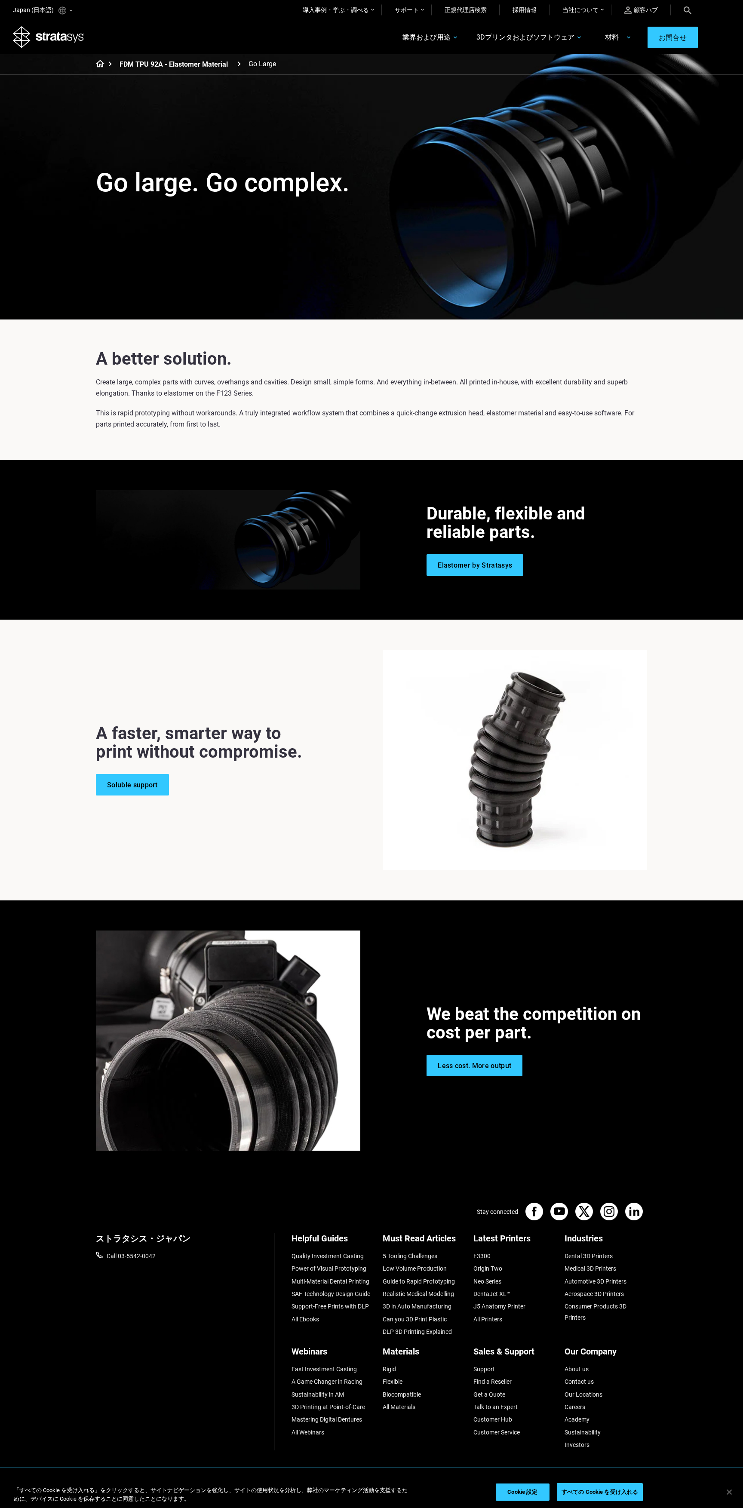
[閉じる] (729, 1492)
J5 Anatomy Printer (499, 1306)
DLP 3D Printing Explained (417, 1331)
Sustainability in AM (318, 1394)
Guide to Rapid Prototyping (419, 1281)
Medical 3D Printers (590, 1268)
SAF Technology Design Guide (331, 1293)
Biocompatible (402, 1394)
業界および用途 (426, 37)
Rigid (389, 1369)
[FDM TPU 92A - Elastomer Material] (239, 64)
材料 (612, 37)
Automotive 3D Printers (595, 1281)
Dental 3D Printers (589, 1256)
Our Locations (583, 1394)
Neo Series (487, 1281)
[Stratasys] (48, 37)
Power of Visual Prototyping (329, 1268)
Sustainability (583, 1432)
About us (577, 1369)
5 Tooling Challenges (410, 1256)
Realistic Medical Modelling (418, 1293)
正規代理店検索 (466, 9)
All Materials (399, 1407)
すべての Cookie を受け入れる (600, 1492)
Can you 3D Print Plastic (415, 1319)
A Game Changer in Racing (327, 1381)
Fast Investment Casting (324, 1369)
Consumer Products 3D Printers (595, 1312)
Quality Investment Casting (328, 1256)
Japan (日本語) (34, 9)
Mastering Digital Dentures (327, 1419)
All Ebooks (305, 1319)
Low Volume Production (415, 1268)
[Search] (687, 10)
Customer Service (496, 1432)
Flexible (392, 1381)
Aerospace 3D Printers (594, 1293)
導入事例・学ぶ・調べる (336, 9)
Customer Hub (492, 1419)
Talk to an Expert (495, 1407)
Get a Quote (489, 1394)
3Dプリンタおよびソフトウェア (525, 37)
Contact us (579, 1381)
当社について (580, 9)
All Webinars (308, 1432)
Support (484, 1369)
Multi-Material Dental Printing (330, 1281)
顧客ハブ (646, 9)
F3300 (482, 1256)
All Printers (487, 1319)
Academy (577, 1419)
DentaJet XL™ (491, 1293)
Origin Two (487, 1268)
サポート (407, 9)
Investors (577, 1444)
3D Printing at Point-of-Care (328, 1407)
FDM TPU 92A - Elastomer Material (174, 64)
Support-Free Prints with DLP (330, 1306)
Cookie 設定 (522, 1492)
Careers (575, 1407)
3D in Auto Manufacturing (417, 1306)
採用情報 (525, 9)
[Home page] (97, 64)
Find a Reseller (492, 1381)
